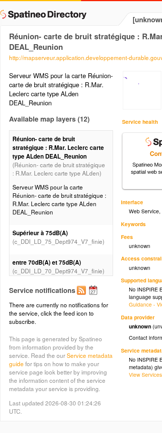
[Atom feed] (82, 296)
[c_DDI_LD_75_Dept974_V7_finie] (142, 107)
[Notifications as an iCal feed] (94, 296)
